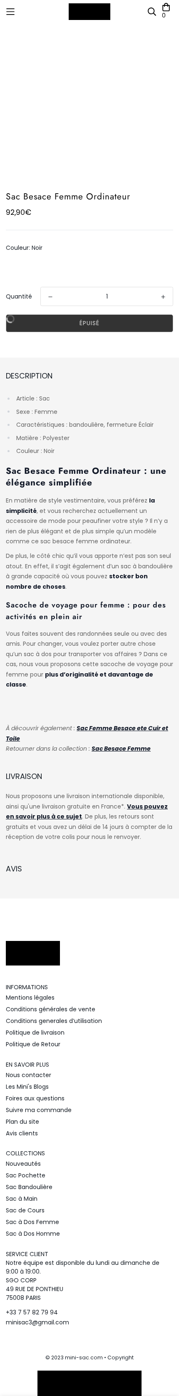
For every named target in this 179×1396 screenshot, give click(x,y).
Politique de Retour (33, 1044)
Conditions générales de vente (50, 1009)
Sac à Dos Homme (33, 1233)
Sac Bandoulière (29, 1187)
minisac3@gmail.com (37, 1322)
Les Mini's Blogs (27, 1086)
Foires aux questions (35, 1098)
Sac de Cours (25, 1210)
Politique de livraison (35, 1032)
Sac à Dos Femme (32, 1222)
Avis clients (22, 1133)
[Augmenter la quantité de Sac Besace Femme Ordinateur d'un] (163, 296)
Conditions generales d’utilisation (54, 1021)
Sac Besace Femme (121, 748)
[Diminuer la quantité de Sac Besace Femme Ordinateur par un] (50, 296)
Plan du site (22, 1121)
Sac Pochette (25, 1175)
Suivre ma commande (39, 1110)
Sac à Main (21, 1198)
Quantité (19, 296)
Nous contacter (28, 1075)
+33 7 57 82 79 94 (32, 1312)
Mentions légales (30, 997)
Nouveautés (23, 1164)
